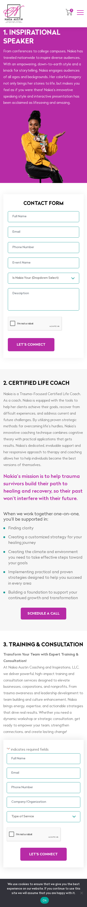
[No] (81, 893)
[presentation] (35, 324)
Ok (45, 900)
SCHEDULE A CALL (43, 613)
